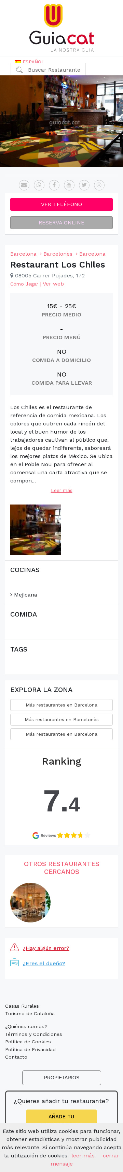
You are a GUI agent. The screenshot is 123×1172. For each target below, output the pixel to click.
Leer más (61, 490)
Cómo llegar (24, 284)
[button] (30, 62)
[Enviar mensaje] (24, 185)
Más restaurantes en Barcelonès (62, 719)
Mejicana (24, 594)
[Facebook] (54, 185)
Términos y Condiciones (33, 1034)
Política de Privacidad (30, 1049)
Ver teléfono (61, 204)
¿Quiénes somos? (26, 1026)
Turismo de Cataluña (30, 1013)
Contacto (16, 1057)
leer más (83, 1155)
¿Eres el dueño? (44, 963)
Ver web (53, 283)
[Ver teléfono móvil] (39, 185)
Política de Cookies (28, 1041)
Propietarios (61, 1077)
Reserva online (61, 222)
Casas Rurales (22, 1006)
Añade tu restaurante (61, 1121)
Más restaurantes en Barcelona (61, 705)
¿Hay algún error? (46, 948)
